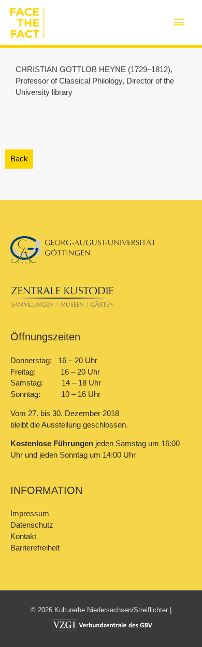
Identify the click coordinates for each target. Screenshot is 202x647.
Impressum (29, 514)
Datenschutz (31, 525)
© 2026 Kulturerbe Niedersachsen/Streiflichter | (101, 610)
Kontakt (23, 536)
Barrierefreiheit (35, 548)
